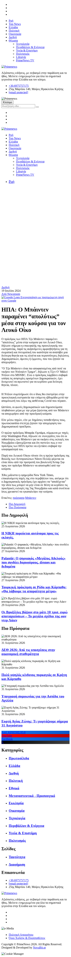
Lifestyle (21, 57)
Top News (15, 24)
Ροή (11, 20)
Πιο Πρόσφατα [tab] (17, 507)
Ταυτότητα (17, 857)
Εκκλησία (16, 803)
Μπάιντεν (30, 497)
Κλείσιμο (7, 102)
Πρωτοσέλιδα (19, 758)
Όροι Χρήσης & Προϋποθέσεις (27, 938)
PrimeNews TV (25, 60)
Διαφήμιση (17, 864)
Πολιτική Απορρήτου (21, 934)
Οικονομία (15, 33)
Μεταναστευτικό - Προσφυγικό (32, 796)
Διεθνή (13, 37)
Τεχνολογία (22, 43)
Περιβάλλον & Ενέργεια (30, 47)
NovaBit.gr (39, 947)
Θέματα (13, 40)
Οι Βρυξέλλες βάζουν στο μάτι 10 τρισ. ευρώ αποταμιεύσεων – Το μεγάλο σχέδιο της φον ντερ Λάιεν (34, 616)
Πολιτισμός (22, 53)
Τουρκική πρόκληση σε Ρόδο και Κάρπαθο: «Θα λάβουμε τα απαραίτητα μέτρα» (33, 589)
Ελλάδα (13, 27)
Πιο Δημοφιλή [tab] (17, 504)
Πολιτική (14, 30)
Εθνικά (14, 788)
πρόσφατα (18, 497)
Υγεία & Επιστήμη (27, 50)
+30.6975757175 (19, 85)
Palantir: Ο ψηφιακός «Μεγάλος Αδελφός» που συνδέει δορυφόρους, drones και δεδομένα (33, 562)
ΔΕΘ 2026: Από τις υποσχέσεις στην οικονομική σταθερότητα (28, 652)
